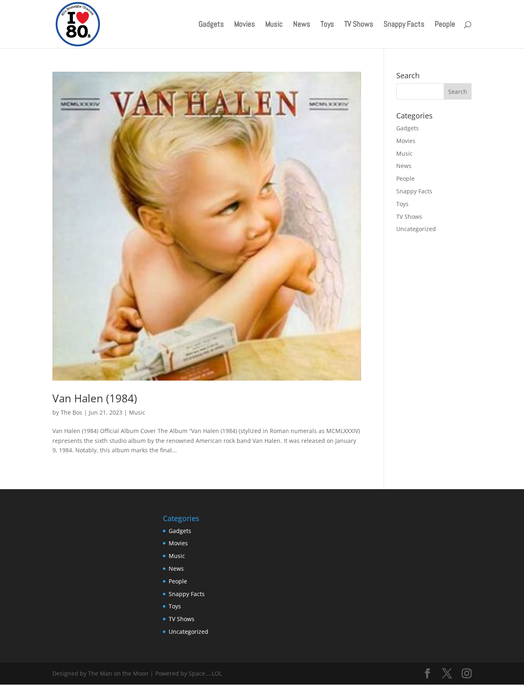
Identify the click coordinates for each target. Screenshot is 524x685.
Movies (244, 25)
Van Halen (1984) (94, 398)
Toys (327, 25)
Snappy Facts (404, 25)
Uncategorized (416, 229)
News (301, 25)
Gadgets (211, 25)
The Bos (71, 412)
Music (274, 25)
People (445, 25)
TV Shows (358, 25)
